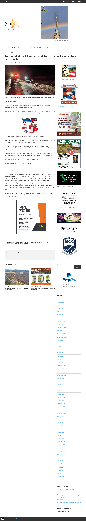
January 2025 (60, 362)
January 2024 (60, 400)
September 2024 (61, 375)
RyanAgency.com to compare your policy (68, 106)
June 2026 (60, 308)
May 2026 (59, 311)
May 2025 (59, 350)
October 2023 (61, 410)
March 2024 (60, 394)
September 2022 (61, 451)
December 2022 (61, 441)
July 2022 (59, 457)
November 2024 (61, 369)
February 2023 (61, 435)
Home (64, 1)
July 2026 (59, 305)
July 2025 (59, 343)
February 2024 (61, 397)
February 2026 (61, 321)
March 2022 (60, 470)
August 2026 (60, 302)
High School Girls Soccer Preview (65, 489)
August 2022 (60, 454)
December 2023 (61, 403)
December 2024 (61, 365)
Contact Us (73, 1)
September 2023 (61, 413)
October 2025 (61, 334)
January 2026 (60, 324)
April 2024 (60, 391)
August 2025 (60, 340)
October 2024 (61, 372)
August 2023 (60, 416)
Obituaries (68, 1)
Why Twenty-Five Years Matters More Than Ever (69, 502)
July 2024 (59, 381)
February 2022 (61, 473)
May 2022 (59, 464)
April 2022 (60, 467)
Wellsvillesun (10, 62)
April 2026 (60, 315)
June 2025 (60, 346)
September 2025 (61, 337)
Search (59, 264)
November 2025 (61, 331)
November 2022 (61, 445)
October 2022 (61, 448)
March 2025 (60, 356)
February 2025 (61, 359)
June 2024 (60, 384)
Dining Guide (78, 1)
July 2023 (59, 419)
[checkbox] (2, 518)
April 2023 (60, 429)
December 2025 (61, 327)
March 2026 (60, 318)
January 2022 (60, 476)
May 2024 (59, 388)
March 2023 (60, 432)
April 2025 (60, 353)
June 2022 (60, 460)
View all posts (25, 253)
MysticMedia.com (15, 519)
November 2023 (61, 407)
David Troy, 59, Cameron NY (64, 492)
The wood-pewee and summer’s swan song (68, 495)
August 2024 (60, 378)
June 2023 (60, 422)
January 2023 (60, 438)
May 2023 (59, 426)
